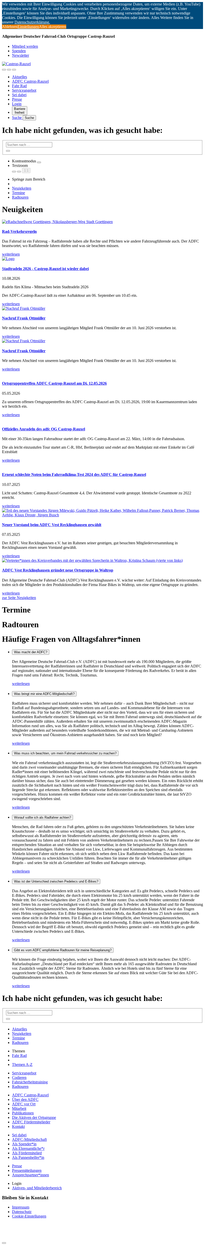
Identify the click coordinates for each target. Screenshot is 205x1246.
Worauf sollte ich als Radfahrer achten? (42, 817)
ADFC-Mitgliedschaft (29, 1139)
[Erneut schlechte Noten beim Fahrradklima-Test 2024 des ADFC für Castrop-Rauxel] (102, 465)
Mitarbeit (19, 1108)
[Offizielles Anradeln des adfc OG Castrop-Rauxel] (102, 419)
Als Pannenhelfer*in (28, 1157)
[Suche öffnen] (9, 69)
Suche (17, 117)
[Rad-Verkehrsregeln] (102, 222)
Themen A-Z (22, 1064)
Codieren (19, 1077)
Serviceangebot (24, 90)
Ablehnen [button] (10, 26)
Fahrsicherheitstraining (30, 1082)
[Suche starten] (8, 151)
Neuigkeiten (21, 188)
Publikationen (23, 1113)
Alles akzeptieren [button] (52, 26)
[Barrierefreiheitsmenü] (4, 69)
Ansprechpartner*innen (30, 1175)
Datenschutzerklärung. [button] (32, 22)
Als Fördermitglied (27, 1153)
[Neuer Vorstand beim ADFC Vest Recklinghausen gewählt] (102, 512)
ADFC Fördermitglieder (31, 1122)
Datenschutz (22, 1212)
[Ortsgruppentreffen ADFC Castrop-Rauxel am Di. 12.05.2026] (102, 373)
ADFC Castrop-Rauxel (30, 81)
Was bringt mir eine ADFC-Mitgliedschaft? (44, 694)
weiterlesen (21, 683)
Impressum (20, 1207)
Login (17, 104)
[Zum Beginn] (4, 1243)
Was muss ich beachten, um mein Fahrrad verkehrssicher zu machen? (65, 753)
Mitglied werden (25, 46)
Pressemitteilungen (27, 1170)
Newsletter (20, 55)
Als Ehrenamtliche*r (28, 1148)
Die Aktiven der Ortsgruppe (34, 1117)
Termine (18, 193)
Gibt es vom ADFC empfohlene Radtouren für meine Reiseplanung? (63, 950)
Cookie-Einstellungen (29, 1216)
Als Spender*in (24, 1144)
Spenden (19, 51)
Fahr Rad (19, 86)
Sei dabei (19, 95)
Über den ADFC (25, 1099)
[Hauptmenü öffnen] (14, 69)
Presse (17, 99)
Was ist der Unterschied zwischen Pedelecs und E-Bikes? (56, 881)
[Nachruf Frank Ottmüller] (102, 308)
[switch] (39, 162)
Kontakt (18, 1126)
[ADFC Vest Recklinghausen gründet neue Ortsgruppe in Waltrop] (102, 560)
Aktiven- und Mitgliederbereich (37, 1188)
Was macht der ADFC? (30, 652)
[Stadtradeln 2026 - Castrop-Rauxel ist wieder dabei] (102, 259)
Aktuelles (19, 77)
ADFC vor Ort (24, 1104)
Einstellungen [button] (28, 26)
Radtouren (20, 197)
